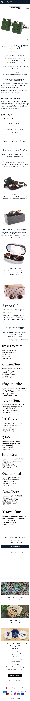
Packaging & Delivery (15, 129)
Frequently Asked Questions (15, 654)
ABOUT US (15, 684)
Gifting (15, 132)
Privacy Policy (15, 664)
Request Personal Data (15, 669)
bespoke (15, 646)
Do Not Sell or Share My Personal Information (15, 672)
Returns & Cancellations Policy (15, 667)
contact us (15, 68)
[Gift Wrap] (15, 611)
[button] (12, 52)
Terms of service (15, 661)
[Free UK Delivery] (15, 588)
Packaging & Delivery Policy (15, 659)
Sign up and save (15, 680)
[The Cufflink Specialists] (15, 634)
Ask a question (15, 136)
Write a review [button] (15, 546)
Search (15, 656)
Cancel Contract (15, 675)
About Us (15, 648)
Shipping (12, 74)
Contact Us (15, 651)
